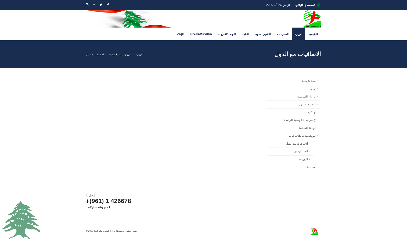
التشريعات (283, 34)
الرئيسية (313, 34)
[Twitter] (101, 5)
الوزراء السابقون (306, 96)
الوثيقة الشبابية (307, 128)
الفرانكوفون (301, 151)
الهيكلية (312, 112)
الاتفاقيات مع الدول (297, 143)
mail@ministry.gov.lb (98, 207)
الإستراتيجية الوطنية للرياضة (300, 120)
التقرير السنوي (263, 34)
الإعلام (180, 34)
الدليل (245, 34)
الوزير (313, 88)
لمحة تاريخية (309, 80)
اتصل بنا (311, 167)
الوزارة (298, 34)
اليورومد (303, 159)
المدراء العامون (307, 104)
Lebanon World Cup (201, 34)
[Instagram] (94, 5)
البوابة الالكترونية (227, 34)
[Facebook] (108, 5)
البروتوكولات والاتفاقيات (120, 54)
